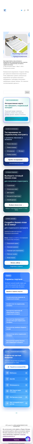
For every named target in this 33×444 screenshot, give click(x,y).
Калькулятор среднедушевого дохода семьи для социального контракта (15, 320)
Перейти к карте (15, 118)
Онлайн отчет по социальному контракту (15, 304)
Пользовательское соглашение (16, 443)
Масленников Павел (10, 66)
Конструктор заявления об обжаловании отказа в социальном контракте (14, 312)
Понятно (16, 439)
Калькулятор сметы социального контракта (16, 334)
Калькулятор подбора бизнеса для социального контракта (15, 341)
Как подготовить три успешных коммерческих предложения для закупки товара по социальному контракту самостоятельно (15, 63)
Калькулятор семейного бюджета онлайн (16, 328)
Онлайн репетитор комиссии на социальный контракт (15, 298)
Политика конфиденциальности (14, 435)
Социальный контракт (9, 68)
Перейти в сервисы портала (14, 291)
